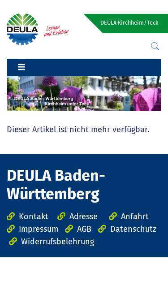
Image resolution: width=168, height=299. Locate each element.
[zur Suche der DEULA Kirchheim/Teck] (155, 47)
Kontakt (33, 216)
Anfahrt (135, 216)
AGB (84, 229)
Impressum (38, 229)
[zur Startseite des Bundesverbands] (38, 29)
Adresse (83, 216)
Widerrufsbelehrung (57, 242)
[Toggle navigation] (21, 68)
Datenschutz (133, 229)
